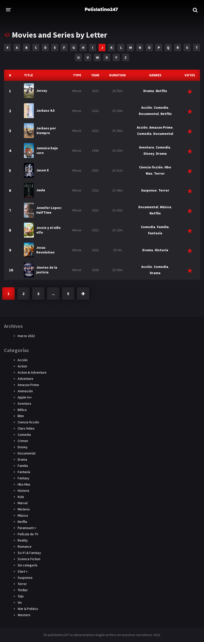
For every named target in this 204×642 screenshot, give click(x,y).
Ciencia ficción (151, 167)
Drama (148, 91)
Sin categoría (27, 565)
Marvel (23, 503)
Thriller (23, 590)
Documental (149, 113)
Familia (163, 227)
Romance (25, 546)
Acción (146, 107)
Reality (23, 540)
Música (165, 207)
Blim (21, 416)
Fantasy (23, 478)
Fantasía (155, 233)
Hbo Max (24, 484)
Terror (159, 173)
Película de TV (28, 534)
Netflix (161, 91)
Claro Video (26, 428)
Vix (20, 602)
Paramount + (27, 528)
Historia (161, 250)
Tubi (21, 596)
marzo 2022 (26, 336)
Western (24, 615)
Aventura (146, 147)
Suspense (149, 190)
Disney (149, 153)
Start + (23, 571)
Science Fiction (29, 559)
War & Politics (28, 608)
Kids (21, 496)
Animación (25, 391)
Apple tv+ (25, 397)
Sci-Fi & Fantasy (29, 552)
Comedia (161, 107)
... (53, 293)
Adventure (25, 378)
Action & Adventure (32, 372)
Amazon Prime (161, 127)
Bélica (22, 409)
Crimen (23, 441)
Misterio (24, 509)
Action (22, 366)
